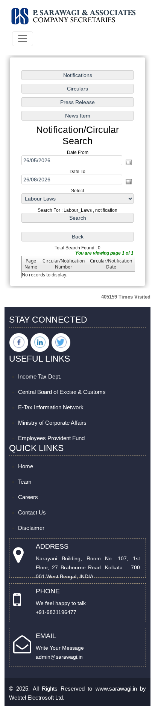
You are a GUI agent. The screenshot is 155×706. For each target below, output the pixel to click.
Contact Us (32, 512)
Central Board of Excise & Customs (62, 392)
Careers (28, 497)
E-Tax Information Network (51, 407)
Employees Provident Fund (51, 438)
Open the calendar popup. (129, 162)
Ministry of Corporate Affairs (52, 422)
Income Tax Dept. (39, 376)
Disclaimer (31, 528)
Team (25, 481)
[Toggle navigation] (22, 38)
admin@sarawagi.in (59, 657)
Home (25, 466)
